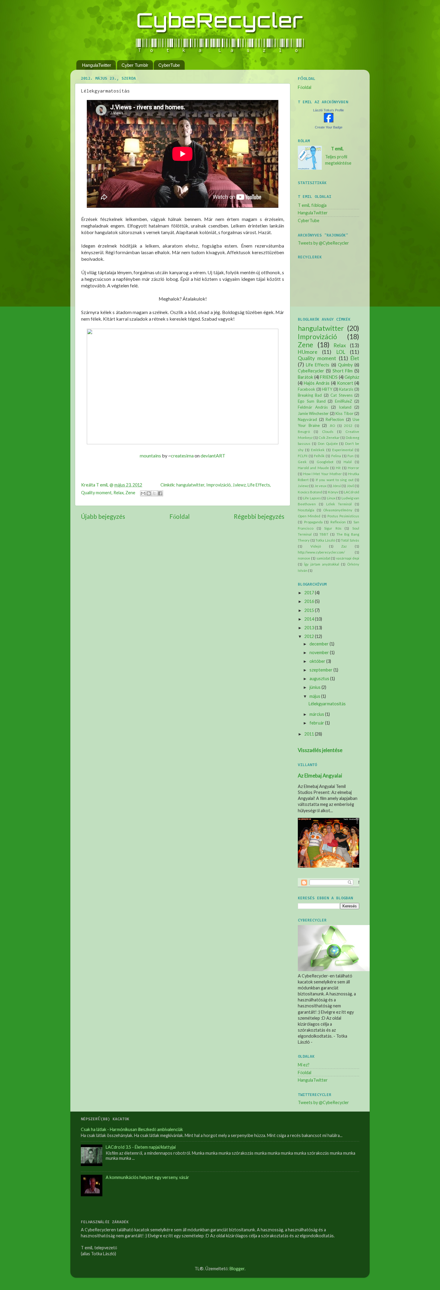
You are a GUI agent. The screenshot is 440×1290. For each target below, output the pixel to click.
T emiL (337, 148)
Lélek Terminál (339, 504)
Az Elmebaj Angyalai (320, 775)
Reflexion (338, 522)
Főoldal (179, 516)
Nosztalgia (306, 510)
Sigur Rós (333, 528)
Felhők (319, 456)
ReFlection (335, 419)
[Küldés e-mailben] (143, 493)
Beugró (304, 431)
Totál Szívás (350, 540)
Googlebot (325, 462)
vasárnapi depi (347, 558)
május (314, 696)
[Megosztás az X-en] (154, 493)
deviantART (213, 455)
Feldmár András (313, 407)
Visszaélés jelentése (320, 750)
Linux (331, 498)
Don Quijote (328, 443)
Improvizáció (218, 484)
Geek (302, 462)
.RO (332, 426)
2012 (348, 426)
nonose (304, 558)
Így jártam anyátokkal (321, 564)
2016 (309, 601)
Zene (130, 492)
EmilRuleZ (343, 401)
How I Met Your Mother (322, 474)
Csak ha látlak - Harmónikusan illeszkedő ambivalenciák (132, 1129)
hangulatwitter (190, 484)
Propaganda (313, 522)
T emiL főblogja (312, 205)
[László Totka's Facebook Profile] (328, 120)
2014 (309, 618)
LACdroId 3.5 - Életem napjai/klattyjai (141, 1147)
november (319, 652)
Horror (353, 468)
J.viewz (239, 484)
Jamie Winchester (313, 413)
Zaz (344, 546)
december (319, 643)
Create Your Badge (328, 127)
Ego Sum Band (312, 401)
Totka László (325, 540)
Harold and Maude (313, 468)
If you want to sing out (334, 480)
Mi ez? (303, 1064)
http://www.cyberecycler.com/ (321, 552)
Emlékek (317, 450)
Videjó (315, 546)
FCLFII (302, 456)
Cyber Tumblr (135, 65)
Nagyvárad (307, 419)
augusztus (319, 678)
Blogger (237, 1268)
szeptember (321, 669)
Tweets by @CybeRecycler (323, 242)
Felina (336, 456)
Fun (350, 456)
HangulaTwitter (96, 65)
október (317, 661)
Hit (338, 468)
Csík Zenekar (329, 437)
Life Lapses (312, 498)
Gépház (352, 377)
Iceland (345, 407)
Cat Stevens (341, 395)
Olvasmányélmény (337, 510)
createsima (182, 455)
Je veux (321, 486)
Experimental (342, 450)
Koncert (345, 383)
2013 (309, 627)
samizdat (323, 558)
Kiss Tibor (344, 413)
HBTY (327, 389)
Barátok (305, 377)
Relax (118, 492)
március (316, 714)
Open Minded (309, 516)
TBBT (323, 534)
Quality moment (96, 492)
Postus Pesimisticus (343, 516)
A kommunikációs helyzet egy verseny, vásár (147, 1177)
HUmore (307, 352)
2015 (309, 610)
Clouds (327, 431)
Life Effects (259, 484)
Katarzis (346, 389)
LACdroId (351, 492)
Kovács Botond (310, 492)
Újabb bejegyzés (103, 516)
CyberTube (169, 65)
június (315, 687)
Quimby (345, 364)
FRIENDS (329, 377)
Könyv (333, 492)
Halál (348, 462)
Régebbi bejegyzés (259, 516)
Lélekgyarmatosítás (327, 703)
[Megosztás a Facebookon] (160, 493)
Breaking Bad (310, 395)
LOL (340, 352)
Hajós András (317, 383)
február (316, 722)
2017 (309, 592)
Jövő (350, 486)
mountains (150, 455)
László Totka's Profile (328, 110)
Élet (355, 358)
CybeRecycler (311, 370)
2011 (309, 733)
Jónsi (337, 486)
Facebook (306, 389)
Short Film (343, 370)
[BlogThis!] (149, 493)
